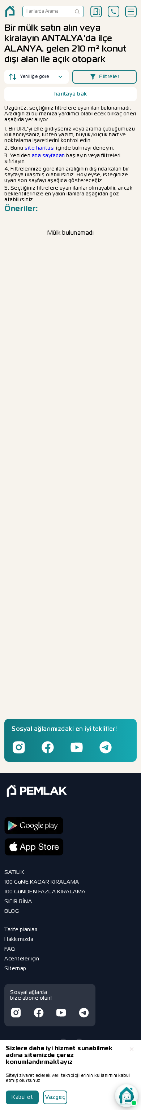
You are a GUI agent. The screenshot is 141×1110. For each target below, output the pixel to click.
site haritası (40, 148)
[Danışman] (126, 1095)
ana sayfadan (48, 156)
